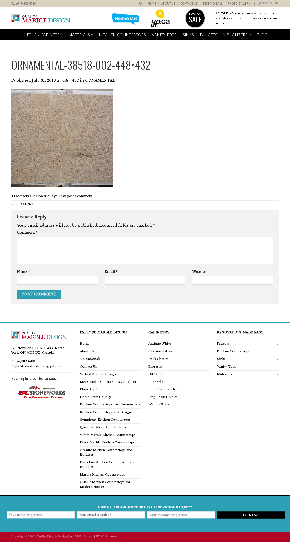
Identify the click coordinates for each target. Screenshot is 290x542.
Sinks (188, 34)
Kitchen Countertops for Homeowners (110, 404)
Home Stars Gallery (95, 397)
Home (152, 3)
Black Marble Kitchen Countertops (107, 442)
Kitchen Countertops (122, 34)
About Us (168, 3)
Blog (262, 34)
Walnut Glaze (159, 404)
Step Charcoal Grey (163, 389)
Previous (22, 203)
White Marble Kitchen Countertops (107, 435)
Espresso (155, 366)
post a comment (79, 196)
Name (23, 272)
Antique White (159, 343)
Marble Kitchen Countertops (102, 474)
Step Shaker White (163, 397)
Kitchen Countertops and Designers (108, 412)
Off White (156, 374)
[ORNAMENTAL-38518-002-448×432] (62, 137)
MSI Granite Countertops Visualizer (108, 381)
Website (199, 272)
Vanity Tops (164, 34)
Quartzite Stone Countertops (103, 427)
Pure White (157, 381)
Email (111, 272)
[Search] (141, 3)
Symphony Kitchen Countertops (105, 419)
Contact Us (189, 3)
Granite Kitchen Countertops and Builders (106, 452)
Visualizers (235, 34)
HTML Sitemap (106, 536)
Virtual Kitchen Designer (99, 374)
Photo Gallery (239, 3)
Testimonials (212, 3)
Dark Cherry (158, 359)
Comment (27, 232)
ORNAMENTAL (100, 80)
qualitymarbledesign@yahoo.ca (38, 366)
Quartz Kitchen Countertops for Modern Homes (105, 484)
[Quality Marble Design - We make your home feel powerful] (40, 18)
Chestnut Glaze (160, 351)
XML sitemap (84, 536)
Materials (79, 34)
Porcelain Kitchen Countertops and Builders (107, 465)
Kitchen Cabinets (41, 34)
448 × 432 (70, 80)
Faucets (208, 34)
